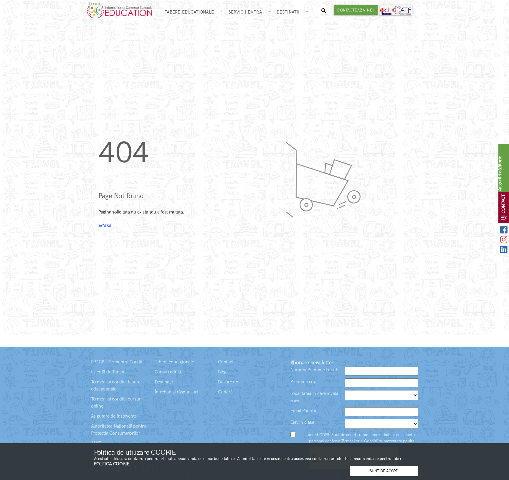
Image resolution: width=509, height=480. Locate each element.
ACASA (105, 226)
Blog (222, 372)
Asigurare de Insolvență (114, 416)
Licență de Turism (108, 372)
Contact (225, 362)
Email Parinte (303, 410)
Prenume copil (304, 382)
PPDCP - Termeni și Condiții (118, 362)
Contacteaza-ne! (355, 10)
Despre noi (228, 382)
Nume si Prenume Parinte (315, 370)
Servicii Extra (248, 12)
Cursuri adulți (168, 372)
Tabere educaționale (174, 362)
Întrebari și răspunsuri (176, 392)
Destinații (290, 12)
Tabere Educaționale (192, 12)
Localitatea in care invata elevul (314, 397)
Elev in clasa (302, 422)
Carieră (225, 392)
